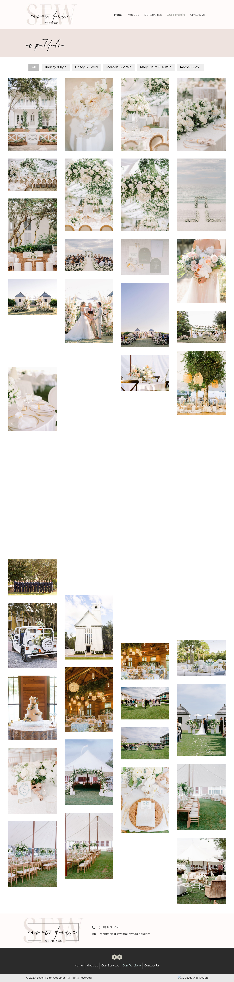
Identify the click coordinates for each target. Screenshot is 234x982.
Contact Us (151, 965)
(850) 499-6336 (109, 927)
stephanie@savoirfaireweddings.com (125, 934)
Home (79, 965)
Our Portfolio (131, 965)
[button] (114, 957)
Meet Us (92, 965)
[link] (118, 14)
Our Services (110, 965)
